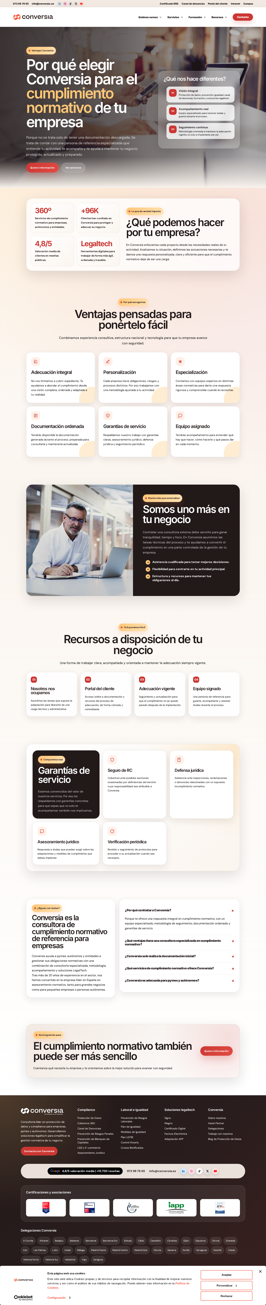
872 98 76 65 (21, 3)
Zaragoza (98, 1259)
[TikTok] (199, 1171)
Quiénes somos (148, 17)
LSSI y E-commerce (88, 1147)
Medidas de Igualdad (133, 1132)
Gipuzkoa (200, 1240)
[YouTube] (215, 1171)
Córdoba (172, 1240)
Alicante (44, 1240)
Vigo (84, 1259)
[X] (207, 1171)
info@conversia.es (43, 3)
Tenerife (217, 1250)
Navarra (172, 1250)
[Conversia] (33, 17)
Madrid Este (140, 1250)
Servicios (173, 17)
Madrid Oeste (98, 1250)
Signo (167, 1118)
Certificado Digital (174, 1128)
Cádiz (141, 1240)
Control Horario (130, 1142)
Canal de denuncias (193, 3)
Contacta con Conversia (39, 1151)
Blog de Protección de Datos (224, 1139)
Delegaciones (216, 1128)
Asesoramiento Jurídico (91, 1152)
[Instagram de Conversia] (65, 4)
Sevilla (186, 1250)
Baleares (74, 1240)
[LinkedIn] (183, 1171)
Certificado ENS (169, 3)
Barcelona (91, 1240)
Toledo (231, 1250)
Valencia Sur (51, 1259)
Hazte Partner (216, 1123)
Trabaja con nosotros (220, 1133)
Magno (168, 1123)
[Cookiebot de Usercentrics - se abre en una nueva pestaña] (23, 1298)
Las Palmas (40, 1250)
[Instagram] (191, 1171)
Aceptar (227, 1274)
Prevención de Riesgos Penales (95, 1133)
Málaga (81, 1250)
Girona (215, 1240)
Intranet (235, 3)
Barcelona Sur (110, 1240)
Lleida (67, 1250)
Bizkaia (128, 1240)
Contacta (243, 17)
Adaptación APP (173, 1139)
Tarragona (201, 1250)
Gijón (186, 1240)
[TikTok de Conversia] (70, 4)
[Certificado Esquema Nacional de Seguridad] (220, 1207)
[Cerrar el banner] (260, 1271)
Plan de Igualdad (130, 1126)
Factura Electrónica (175, 1133)
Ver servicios (73, 167)
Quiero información (42, 167)
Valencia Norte (31, 1259)
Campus (248, 3)
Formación (195, 17)
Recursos (217, 17)
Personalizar (225, 1285)
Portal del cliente (218, 3)
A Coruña (28, 1240)
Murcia (157, 1250)
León (55, 1250)
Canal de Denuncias (89, 1128)
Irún (25, 1250)
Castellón (156, 1240)
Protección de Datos (89, 1118)
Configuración (56, 1297)
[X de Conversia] (76, 4)
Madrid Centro (120, 1250)
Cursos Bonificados (132, 1147)
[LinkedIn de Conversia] (60, 4)
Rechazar (227, 1296)
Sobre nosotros (217, 1118)
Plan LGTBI (127, 1137)
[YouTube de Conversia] (81, 4)
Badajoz (59, 1240)
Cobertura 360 (86, 1123)
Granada (230, 1240)
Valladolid (70, 1259)
